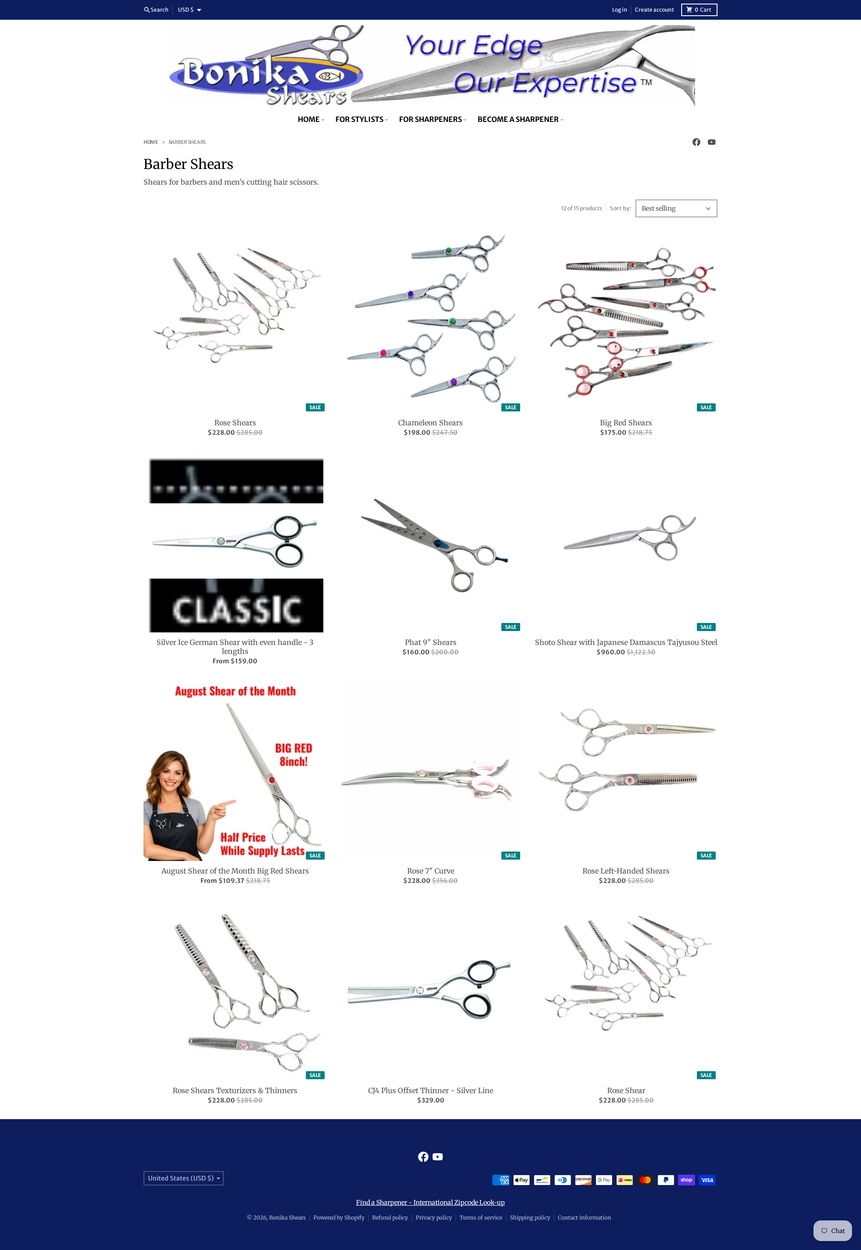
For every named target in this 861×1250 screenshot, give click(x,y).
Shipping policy (530, 1217)
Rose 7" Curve (430, 870)
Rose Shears (235, 422)
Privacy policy (434, 1217)
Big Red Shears (626, 422)
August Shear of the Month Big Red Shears (235, 870)
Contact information (584, 1217)
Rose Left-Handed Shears (626, 870)
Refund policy (390, 1217)
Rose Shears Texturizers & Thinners (235, 1090)
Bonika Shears (287, 1217)
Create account (654, 9)
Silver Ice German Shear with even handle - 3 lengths (235, 647)
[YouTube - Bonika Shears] (712, 142)
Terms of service (481, 1217)
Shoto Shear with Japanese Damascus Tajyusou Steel (626, 642)
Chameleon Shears (430, 422)
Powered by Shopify (339, 1217)
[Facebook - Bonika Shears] (696, 142)
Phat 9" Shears (431, 642)
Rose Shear (626, 1090)
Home (151, 142)
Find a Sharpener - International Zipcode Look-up (430, 1202)
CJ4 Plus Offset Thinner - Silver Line (430, 1090)
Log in (619, 9)
